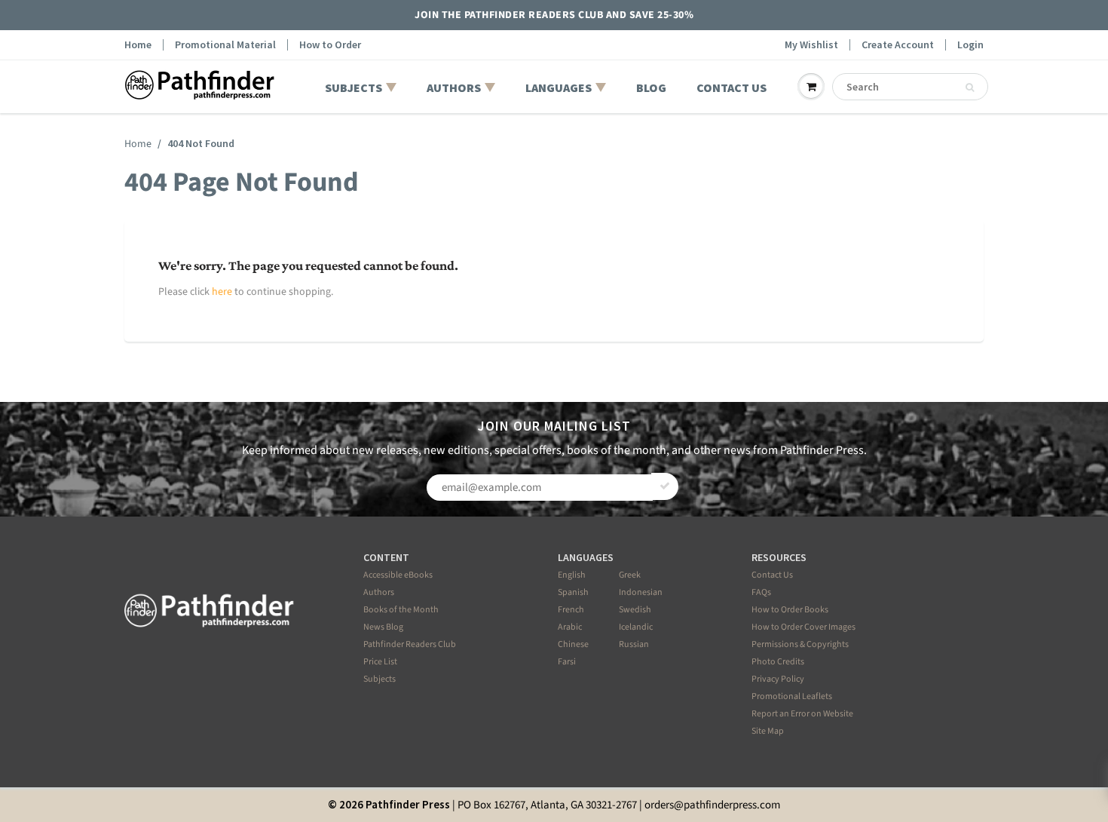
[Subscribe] (664, 486)
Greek (630, 575)
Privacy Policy (777, 679)
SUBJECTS (353, 87)
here (222, 291)
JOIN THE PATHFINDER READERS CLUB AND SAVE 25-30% (554, 15)
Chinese (573, 644)
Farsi (567, 661)
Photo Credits (777, 661)
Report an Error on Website (802, 713)
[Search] (970, 87)
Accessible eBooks (398, 575)
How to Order (330, 45)
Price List (380, 661)
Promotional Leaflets (791, 696)
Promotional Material (225, 45)
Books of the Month (401, 609)
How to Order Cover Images (803, 627)
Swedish (635, 609)
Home (138, 45)
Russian (634, 644)
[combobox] (910, 86)
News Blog (383, 627)
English (572, 575)
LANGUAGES (558, 87)
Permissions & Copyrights (800, 644)
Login (970, 45)
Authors (378, 592)
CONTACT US (731, 87)
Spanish (573, 592)
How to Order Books (789, 609)
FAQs (761, 592)
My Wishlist (811, 45)
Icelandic (636, 627)
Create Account (898, 45)
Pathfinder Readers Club (409, 644)
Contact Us (772, 575)
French (571, 609)
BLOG (651, 87)
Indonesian (641, 592)
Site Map (767, 731)
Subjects (379, 679)
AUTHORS (454, 87)
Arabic (570, 627)
